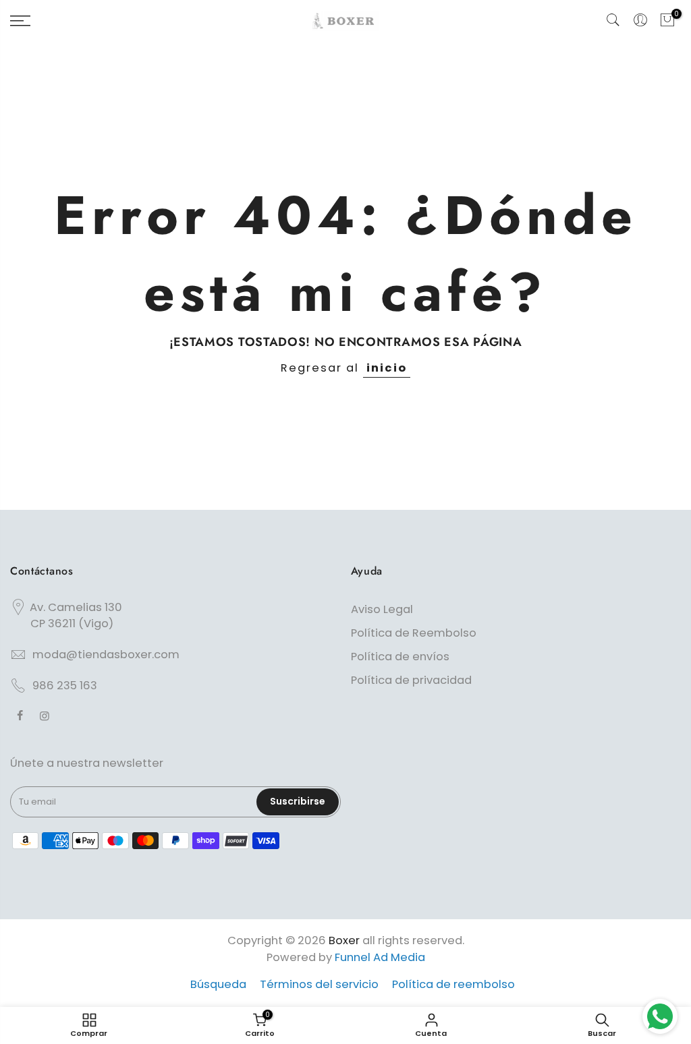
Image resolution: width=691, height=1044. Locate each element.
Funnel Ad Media (380, 957)
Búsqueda (218, 984)
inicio (386, 368)
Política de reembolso (453, 984)
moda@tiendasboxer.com (105, 654)
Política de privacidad (411, 680)
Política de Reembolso (413, 633)
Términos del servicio (319, 984)
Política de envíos (400, 656)
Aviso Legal (382, 609)
